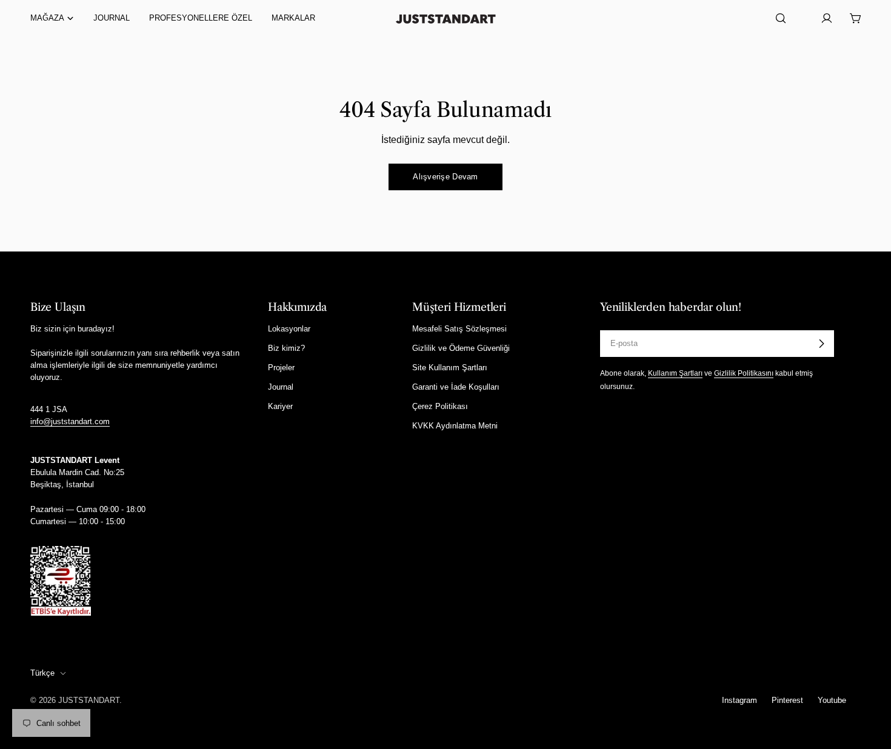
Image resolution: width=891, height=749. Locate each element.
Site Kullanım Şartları (449, 367)
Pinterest (787, 700)
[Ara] (781, 18)
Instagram (739, 700)
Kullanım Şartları (675, 373)
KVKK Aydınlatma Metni (455, 425)
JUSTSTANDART (88, 700)
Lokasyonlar (289, 328)
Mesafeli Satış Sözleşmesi (459, 328)
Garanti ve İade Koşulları (455, 386)
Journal (280, 386)
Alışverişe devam (445, 176)
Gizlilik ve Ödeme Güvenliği (461, 348)
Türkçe (42, 672)
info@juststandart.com (70, 421)
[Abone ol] (821, 343)
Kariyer (280, 406)
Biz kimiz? (286, 348)
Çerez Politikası (440, 406)
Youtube (832, 700)
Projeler (281, 367)
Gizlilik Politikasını (743, 373)
